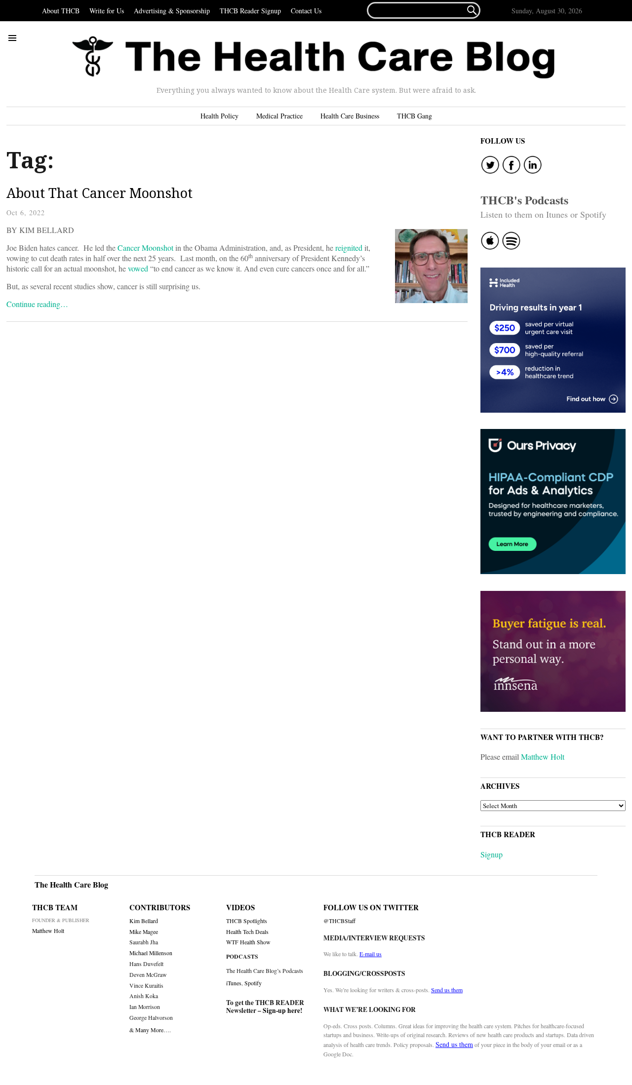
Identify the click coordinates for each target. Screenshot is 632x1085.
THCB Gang (414, 115)
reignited (348, 247)
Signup (491, 854)
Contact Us (306, 10)
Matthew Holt (542, 756)
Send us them (447, 990)
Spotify (253, 983)
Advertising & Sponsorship (172, 10)
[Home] (313, 57)
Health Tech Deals (247, 931)
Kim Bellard (143, 921)
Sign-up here (281, 1010)
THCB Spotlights (246, 921)
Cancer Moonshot (145, 247)
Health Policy (219, 115)
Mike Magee (143, 931)
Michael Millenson (150, 953)
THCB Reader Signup (250, 10)
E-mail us (370, 954)
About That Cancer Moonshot (99, 193)
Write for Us (106, 10)
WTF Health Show (248, 942)
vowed (138, 268)
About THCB (60, 10)
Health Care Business (349, 115)
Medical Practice (279, 115)
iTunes (233, 983)
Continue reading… (37, 304)
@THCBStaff (339, 921)
